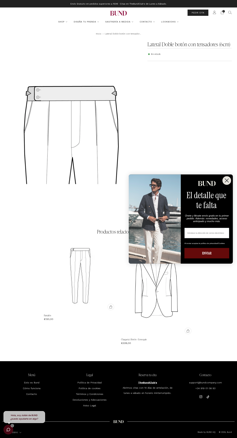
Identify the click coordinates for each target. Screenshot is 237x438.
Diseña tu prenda (85, 22)
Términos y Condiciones (89, 394)
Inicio (98, 34)
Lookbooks (168, 22)
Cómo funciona (31, 388)
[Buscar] (230, 12)
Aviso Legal (89, 405)
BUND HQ (210, 432)
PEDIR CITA (198, 12)
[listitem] (118, 3)
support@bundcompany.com (205, 382)
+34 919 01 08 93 (205, 388)
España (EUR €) (12, 432)
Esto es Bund (31, 382)
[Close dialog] (226, 180)
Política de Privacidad (89, 382)
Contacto (146, 22)
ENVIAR (206, 253)
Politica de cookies (89, 388)
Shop (61, 22)
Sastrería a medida (117, 22)
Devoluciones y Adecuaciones (90, 399)
